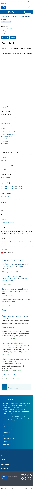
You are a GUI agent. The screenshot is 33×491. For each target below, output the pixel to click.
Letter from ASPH (8, 374)
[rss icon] (31, 478)
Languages (5, 464)
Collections (5, 427)
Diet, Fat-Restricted (8, 134)
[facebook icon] (22, 474)
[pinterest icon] (25, 478)
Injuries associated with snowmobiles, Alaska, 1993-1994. (15, 360)
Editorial (5, 310)
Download (5, 37)
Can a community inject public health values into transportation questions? (15, 290)
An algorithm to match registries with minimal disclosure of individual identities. (15, 266)
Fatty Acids (6, 139)
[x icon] (25, 474)
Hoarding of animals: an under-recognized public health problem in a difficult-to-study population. (15, 345)
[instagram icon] (28, 474)
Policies (3, 460)
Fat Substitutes (7, 136)
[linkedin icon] (31, 474)
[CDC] (3, 7)
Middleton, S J (7, 29)
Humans (5, 141)
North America (5, 197)
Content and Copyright (8, 438)
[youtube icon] (22, 478)
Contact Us (5, 444)
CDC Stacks (8, 399)
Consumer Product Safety (10, 132)
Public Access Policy (8, 441)
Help (3, 435)
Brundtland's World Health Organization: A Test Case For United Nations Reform (15, 278)
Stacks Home (6, 424)
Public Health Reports (7, 223)
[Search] (29, 7)
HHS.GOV (3, 488)
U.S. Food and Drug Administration (11, 186)
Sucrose (5, 143)
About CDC (5, 455)
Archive (3, 468)
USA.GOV (10, 488)
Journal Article (5, 178)
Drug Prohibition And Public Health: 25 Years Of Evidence (16, 300)
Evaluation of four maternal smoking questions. (15, 317)
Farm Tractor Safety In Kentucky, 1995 (15, 331)
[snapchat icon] (28, 478)
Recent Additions (7, 430)
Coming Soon (6, 432)
